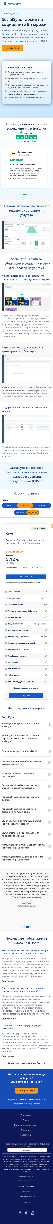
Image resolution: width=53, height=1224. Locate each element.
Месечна (20, 512)
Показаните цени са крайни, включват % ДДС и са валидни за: (26, 1145)
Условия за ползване (26, 1181)
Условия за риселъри (26, 1197)
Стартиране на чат (26, 1090)
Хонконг (42, 505)
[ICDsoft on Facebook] (20, 1212)
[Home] (12, 4)
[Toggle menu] (46, 3)
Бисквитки (27, 1202)
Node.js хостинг (33, 1104)
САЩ (9, 505)
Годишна (32, 512)
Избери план (12, 48)
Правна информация (26, 1186)
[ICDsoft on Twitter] (26, 1212)
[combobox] (27, 1150)
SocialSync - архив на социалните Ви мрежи (24, 22)
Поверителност (26, 1191)
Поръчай (26, 695)
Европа (25, 505)
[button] (26, 725)
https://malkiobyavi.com (26, 906)
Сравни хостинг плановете (26, 688)
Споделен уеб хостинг (16, 1100)
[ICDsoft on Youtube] (32, 1212)
